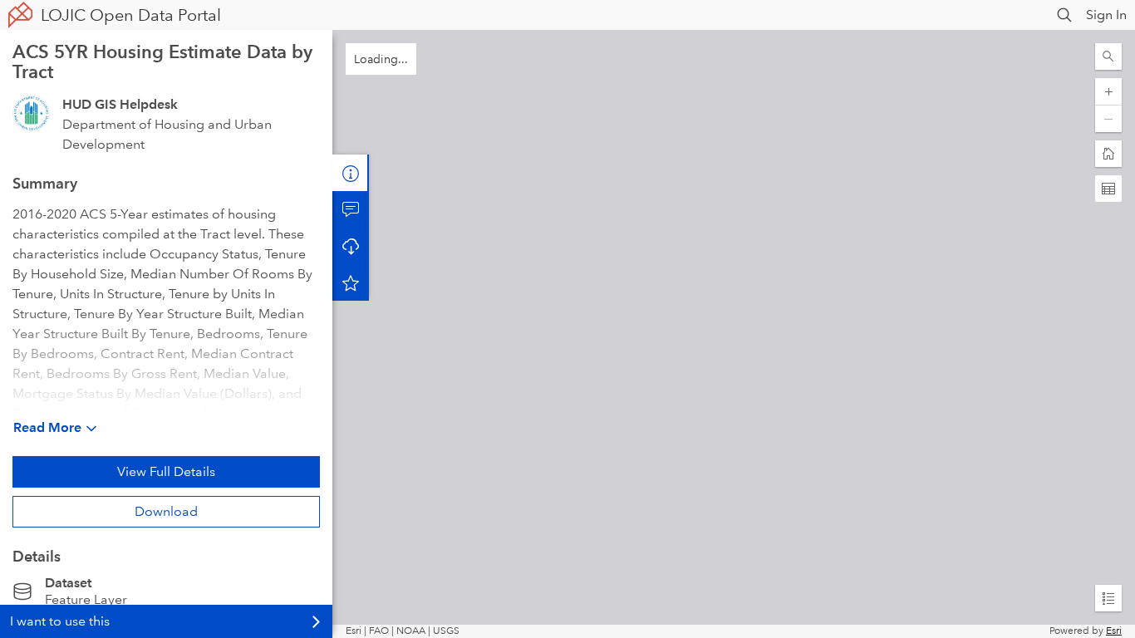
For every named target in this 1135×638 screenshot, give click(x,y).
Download (166, 511)
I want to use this (60, 621)
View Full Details (166, 471)
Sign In (1106, 14)
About (350, 173)
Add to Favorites (350, 282)
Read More (47, 427)
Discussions (350, 209)
